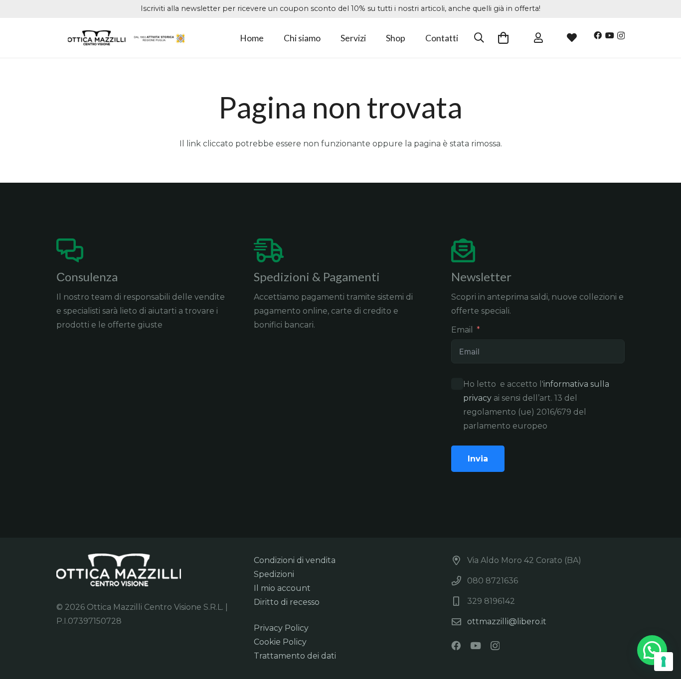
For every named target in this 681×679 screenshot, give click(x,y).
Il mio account (282, 588)
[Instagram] (621, 35)
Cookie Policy (280, 642)
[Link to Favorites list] (538, 37)
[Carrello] (503, 38)
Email (462, 330)
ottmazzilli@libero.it (506, 621)
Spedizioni (274, 574)
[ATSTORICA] (126, 37)
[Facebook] (598, 35)
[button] (373, 37)
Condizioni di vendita (295, 560)
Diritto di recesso (287, 602)
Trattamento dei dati (295, 656)
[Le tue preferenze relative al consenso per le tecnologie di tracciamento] (663, 661)
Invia (478, 458)
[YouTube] (609, 35)
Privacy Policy (281, 628)
